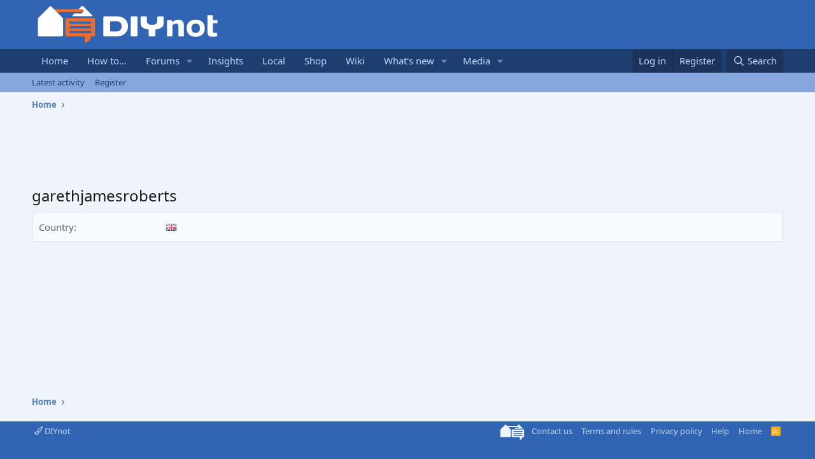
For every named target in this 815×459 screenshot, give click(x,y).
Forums (163, 60)
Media (476, 60)
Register (110, 82)
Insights (225, 60)
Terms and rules (611, 431)
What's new (409, 60)
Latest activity (58, 82)
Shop (315, 60)
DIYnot (57, 431)
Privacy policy (676, 431)
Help (720, 431)
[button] (190, 61)
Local (273, 60)
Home (54, 60)
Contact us (552, 431)
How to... (107, 60)
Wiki (355, 60)
